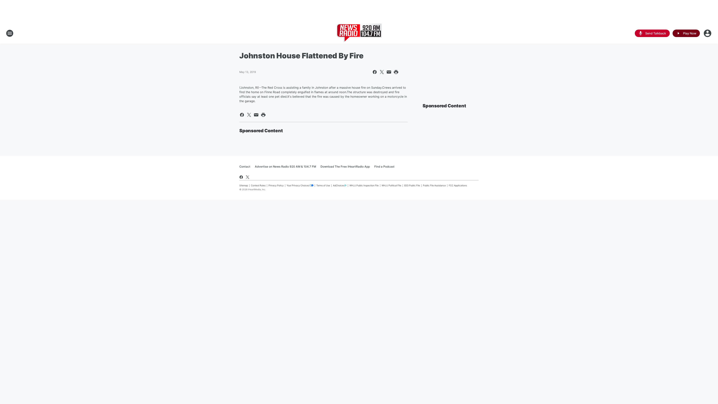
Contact (244, 166)
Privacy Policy (276, 185)
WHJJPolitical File (391, 185)
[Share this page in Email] (389, 72)
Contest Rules (258, 185)
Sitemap (243, 185)
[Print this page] (396, 72)
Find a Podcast (384, 166)
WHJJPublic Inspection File (364, 185)
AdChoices (338, 185)
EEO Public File (412, 185)
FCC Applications (458, 185)
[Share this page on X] (381, 72)
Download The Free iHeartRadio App (345, 166)
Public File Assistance (434, 185)
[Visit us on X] (247, 177)
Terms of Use (323, 185)
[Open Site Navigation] (9, 33)
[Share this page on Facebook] (374, 72)
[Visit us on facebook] (241, 177)
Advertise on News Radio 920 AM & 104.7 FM (285, 166)
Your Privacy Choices (298, 185)
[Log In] (708, 33)
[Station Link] (359, 33)
